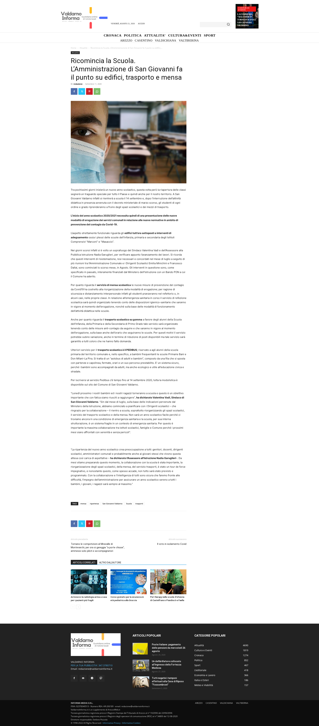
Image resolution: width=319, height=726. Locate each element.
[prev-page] (73, 607)
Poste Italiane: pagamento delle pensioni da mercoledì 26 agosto (168, 647)
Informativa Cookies (131, 723)
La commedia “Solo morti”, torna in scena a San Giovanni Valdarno (246, 20)
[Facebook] (74, 91)
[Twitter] (81, 91)
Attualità (83, 47)
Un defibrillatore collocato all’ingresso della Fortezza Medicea (166, 664)
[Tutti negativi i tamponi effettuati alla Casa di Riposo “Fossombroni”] (141, 682)
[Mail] (83, 678)
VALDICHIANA (226, 703)
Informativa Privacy (111, 723)
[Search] (228, 24)
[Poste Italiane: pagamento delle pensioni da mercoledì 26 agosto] (140, 648)
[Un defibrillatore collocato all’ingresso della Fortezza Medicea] (141, 665)
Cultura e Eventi (243, 9)
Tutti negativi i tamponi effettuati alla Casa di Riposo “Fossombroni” (168, 681)
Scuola (129, 503)
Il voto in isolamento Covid (171, 543)
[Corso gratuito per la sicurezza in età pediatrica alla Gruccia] (128, 581)
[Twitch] (101, 678)
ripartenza (94, 503)
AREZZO (199, 703)
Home (73, 47)
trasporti (139, 503)
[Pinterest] (89, 91)
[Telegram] (92, 678)
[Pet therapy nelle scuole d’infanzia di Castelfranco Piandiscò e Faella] (168, 581)
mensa (83, 503)
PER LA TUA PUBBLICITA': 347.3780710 (91, 665)
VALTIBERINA (242, 703)
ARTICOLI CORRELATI (84, 562)
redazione (78, 84)
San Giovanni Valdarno (112, 503)
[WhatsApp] (97, 91)
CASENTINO (211, 703)
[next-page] (78, 607)
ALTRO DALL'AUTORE (110, 562)
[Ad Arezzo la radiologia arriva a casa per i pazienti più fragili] (89, 581)
